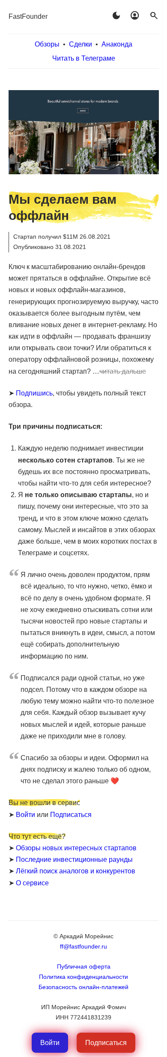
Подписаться (71, 814)
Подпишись (34, 393)
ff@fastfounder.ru (83, 946)
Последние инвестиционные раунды (74, 859)
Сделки (80, 44)
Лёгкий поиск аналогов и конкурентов (75, 871)
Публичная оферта (83, 966)
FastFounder (28, 16)
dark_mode (116, 16)
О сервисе (32, 883)
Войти (25, 814)
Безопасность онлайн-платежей (83, 987)
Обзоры (47, 44)
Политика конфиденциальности (83, 976)
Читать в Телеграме (83, 58)
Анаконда (116, 44)
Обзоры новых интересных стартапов (76, 848)
